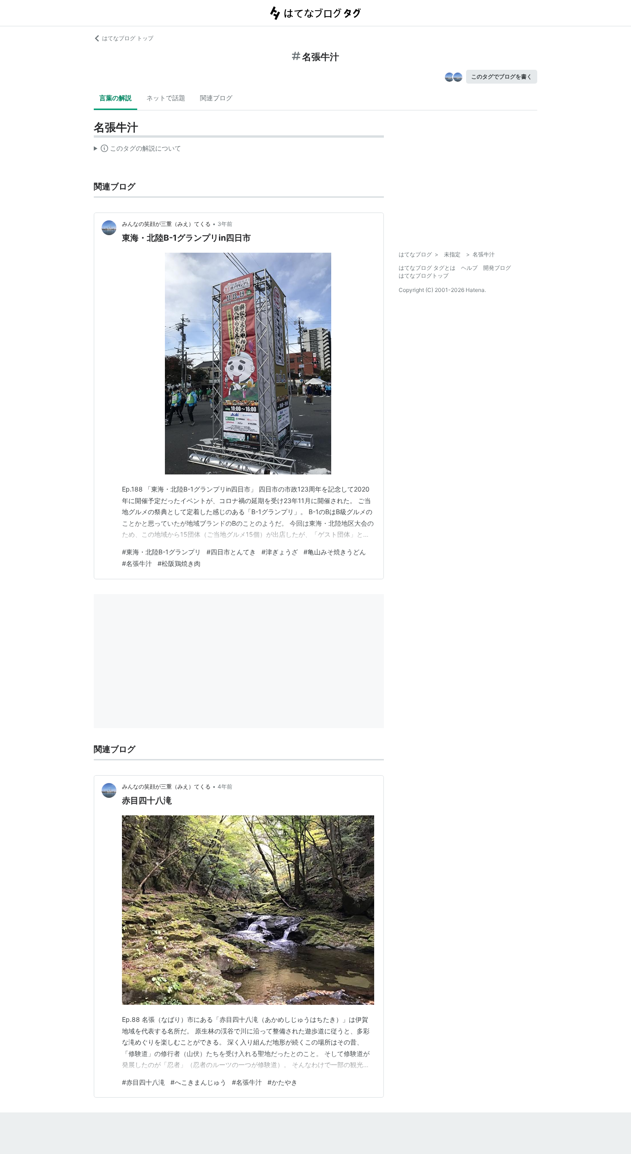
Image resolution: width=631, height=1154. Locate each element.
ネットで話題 (165, 98)
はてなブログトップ (424, 275)
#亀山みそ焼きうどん (334, 552)
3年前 (225, 223)
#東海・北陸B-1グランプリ (161, 552)
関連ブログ (216, 98)
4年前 (225, 786)
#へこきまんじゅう (198, 1082)
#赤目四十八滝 (143, 1082)
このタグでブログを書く (501, 76)
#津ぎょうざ (279, 552)
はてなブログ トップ (127, 38)
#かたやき (282, 1082)
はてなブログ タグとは (427, 267)
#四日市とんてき (231, 552)
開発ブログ (497, 267)
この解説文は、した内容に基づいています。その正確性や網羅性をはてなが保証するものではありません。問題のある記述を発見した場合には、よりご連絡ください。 (137, 150)
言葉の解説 (115, 98)
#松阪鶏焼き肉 (179, 563)
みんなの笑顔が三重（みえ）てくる (166, 223)
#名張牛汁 (137, 563)
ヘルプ (469, 267)
